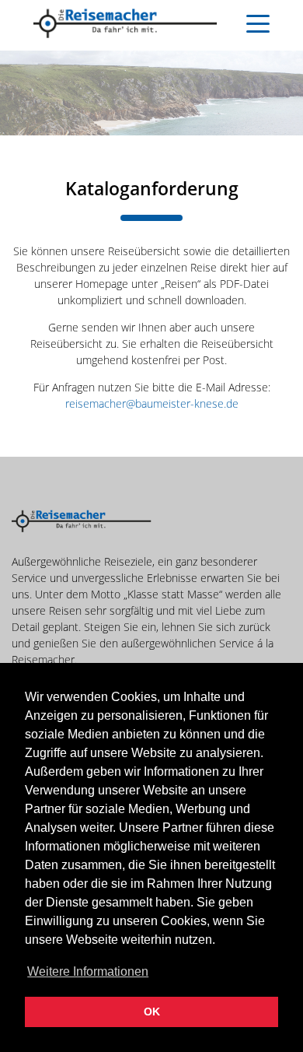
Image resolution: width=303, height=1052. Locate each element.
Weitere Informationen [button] (87, 971)
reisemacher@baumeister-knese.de (152, 403)
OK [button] (152, 1011)
